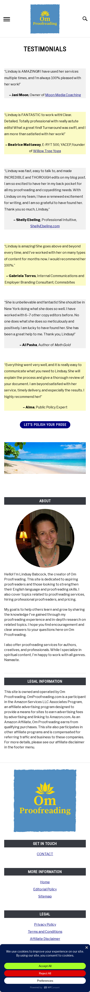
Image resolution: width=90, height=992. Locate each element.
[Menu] (6, 20)
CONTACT (45, 854)
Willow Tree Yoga (47, 151)
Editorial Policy (45, 889)
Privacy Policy (45, 925)
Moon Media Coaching (63, 95)
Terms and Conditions (45, 932)
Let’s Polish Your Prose (45, 425)
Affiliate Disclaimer (45, 939)
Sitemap (45, 896)
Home (45, 882)
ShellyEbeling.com (45, 226)
